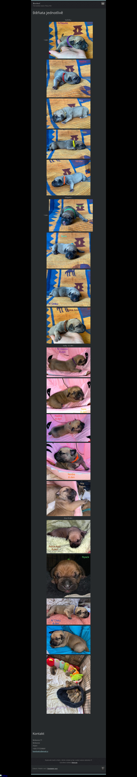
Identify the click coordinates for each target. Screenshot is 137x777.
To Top (103, 769)
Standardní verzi (52, 768)
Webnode (74, 762)
